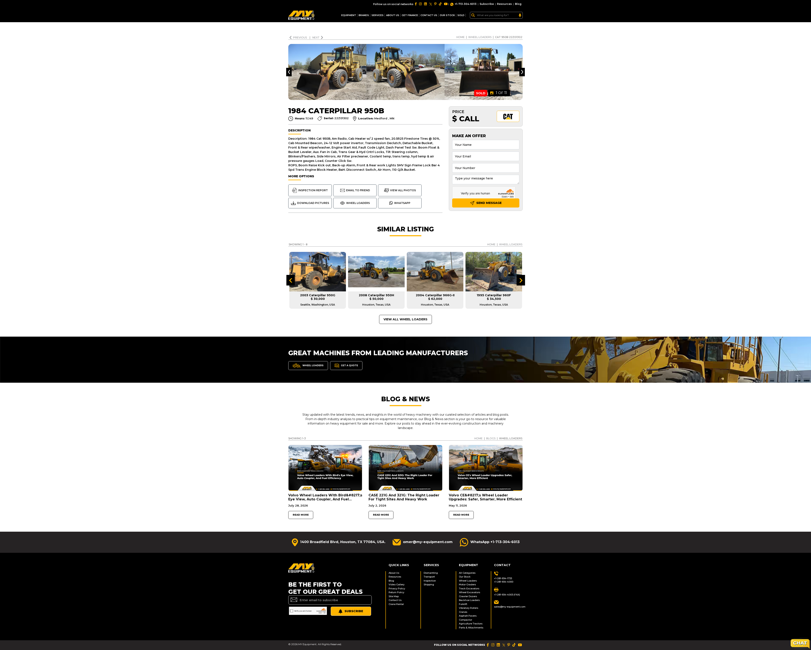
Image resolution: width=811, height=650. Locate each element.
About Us (392, 15)
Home (460, 37)
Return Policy (396, 592)
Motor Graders (467, 584)
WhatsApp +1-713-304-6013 (495, 542)
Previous (300, 37)
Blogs (490, 438)
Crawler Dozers (468, 596)
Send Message (488, 203)
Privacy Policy (397, 588)
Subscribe (487, 3)
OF (501, 92)
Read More (301, 514)
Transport (429, 576)
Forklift (463, 604)
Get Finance (410, 15)
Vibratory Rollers (468, 607)
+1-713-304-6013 (465, 3)
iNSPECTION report (313, 190)
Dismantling (431, 572)
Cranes (463, 611)
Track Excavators (469, 588)
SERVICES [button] (377, 15)
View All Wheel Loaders (405, 319)
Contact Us (395, 600)
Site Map (394, 596)
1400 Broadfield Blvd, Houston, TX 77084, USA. (342, 542)
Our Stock (465, 576)
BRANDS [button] (364, 15)
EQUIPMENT (348, 15)
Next (316, 37)
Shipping (429, 584)
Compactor (465, 619)
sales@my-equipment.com (508, 606)
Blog (518, 3)
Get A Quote (349, 365)
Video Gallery (396, 584)
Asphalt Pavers (467, 615)
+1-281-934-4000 (503, 581)
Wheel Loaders (479, 37)
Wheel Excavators (469, 592)
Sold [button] (460, 15)
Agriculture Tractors (470, 623)
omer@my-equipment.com (428, 542)
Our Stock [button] (447, 15)
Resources (504, 3)
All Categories (467, 572)
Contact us (428, 15)
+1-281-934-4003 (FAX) (507, 594)
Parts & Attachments (471, 627)
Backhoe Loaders (469, 600)
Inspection (430, 580)
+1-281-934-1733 (503, 578)
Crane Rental (396, 604)
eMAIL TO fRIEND (358, 190)
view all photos (403, 190)
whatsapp (402, 203)
